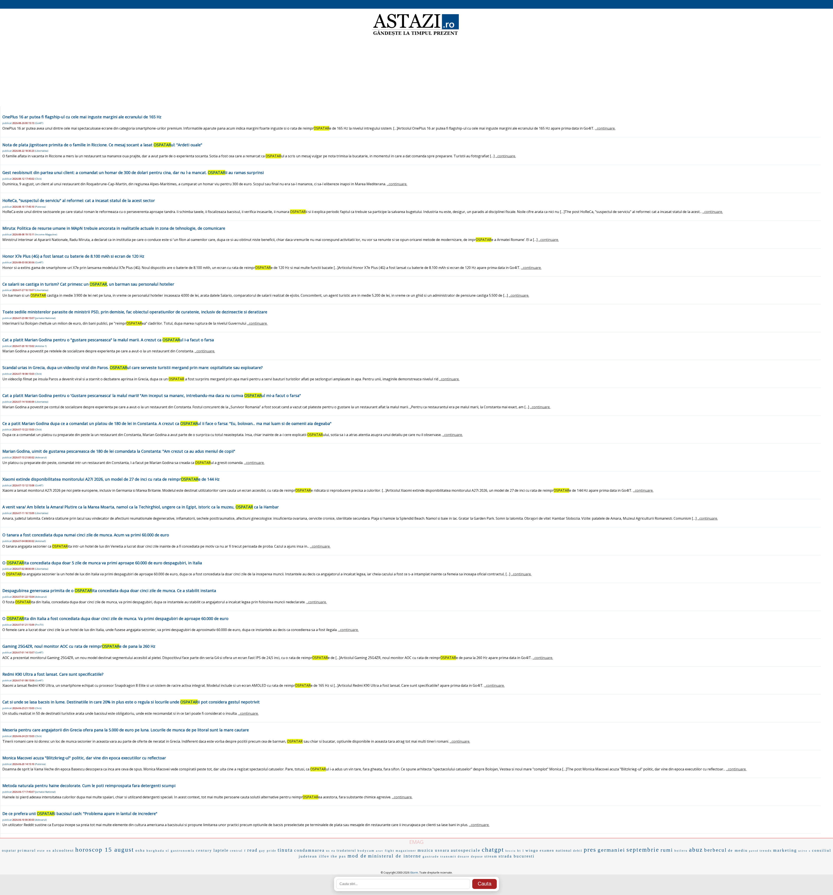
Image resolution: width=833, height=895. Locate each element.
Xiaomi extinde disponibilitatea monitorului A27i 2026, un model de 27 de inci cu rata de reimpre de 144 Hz (111, 479)
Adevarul (41, 457)
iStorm (414, 872)
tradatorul (346, 850)
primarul (27, 850)
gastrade (431, 856)
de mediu (738, 850)
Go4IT (39, 123)
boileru (681, 850)
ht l (520, 850)
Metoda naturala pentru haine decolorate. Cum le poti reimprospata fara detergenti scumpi (88, 785)
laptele (221, 850)
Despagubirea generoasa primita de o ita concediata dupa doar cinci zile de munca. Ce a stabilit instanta (109, 590)
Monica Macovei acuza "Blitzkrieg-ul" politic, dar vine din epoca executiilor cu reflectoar (84, 757)
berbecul (715, 850)
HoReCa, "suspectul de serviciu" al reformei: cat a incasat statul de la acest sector (78, 200)
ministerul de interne (394, 856)
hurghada (155, 850)
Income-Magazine (46, 234)
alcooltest (63, 850)
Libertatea (42, 150)
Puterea (40, 206)
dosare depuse (470, 856)
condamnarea (309, 850)
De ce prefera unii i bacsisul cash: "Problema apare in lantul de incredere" (79, 813)
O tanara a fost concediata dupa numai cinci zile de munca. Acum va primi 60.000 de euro (85, 534)
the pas (338, 856)
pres (590, 849)
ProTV (39, 624)
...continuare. (605, 128)
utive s (804, 850)
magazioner (406, 850)
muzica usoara (433, 850)
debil (577, 850)
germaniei (611, 850)
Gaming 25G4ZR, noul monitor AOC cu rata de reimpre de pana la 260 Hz (78, 646)
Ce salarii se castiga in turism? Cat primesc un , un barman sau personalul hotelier (88, 284)
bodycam (366, 850)
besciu (510, 850)
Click (38, 178)
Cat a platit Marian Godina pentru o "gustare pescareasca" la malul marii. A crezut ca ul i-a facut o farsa (108, 339)
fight (389, 850)
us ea (330, 850)
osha (140, 850)
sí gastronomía (180, 850)
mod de (357, 856)
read (252, 850)
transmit (448, 856)
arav (380, 850)
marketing (785, 850)
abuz (696, 849)
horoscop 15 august (104, 849)
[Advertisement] (416, 71)
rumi (667, 850)
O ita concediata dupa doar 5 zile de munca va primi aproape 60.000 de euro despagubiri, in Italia (102, 562)
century (204, 850)
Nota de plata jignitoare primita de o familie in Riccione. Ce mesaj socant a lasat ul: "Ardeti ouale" (102, 144)
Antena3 (40, 541)
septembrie (642, 849)
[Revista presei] (415, 35)
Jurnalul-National (45, 318)
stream (490, 856)
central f (238, 850)
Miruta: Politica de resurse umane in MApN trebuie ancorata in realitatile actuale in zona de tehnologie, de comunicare (113, 228)
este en (44, 850)
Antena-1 (41, 346)
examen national (556, 850)
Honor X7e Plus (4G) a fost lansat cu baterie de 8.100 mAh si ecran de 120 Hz (73, 256)
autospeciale (465, 850)
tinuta (285, 850)
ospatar (9, 850)
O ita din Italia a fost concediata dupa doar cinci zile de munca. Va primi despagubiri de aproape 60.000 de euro (115, 618)
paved (753, 850)
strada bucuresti (516, 856)
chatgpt (493, 849)
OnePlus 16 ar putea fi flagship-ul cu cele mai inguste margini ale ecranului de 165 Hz (81, 116)
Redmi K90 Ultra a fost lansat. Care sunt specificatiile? (52, 674)
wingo (531, 850)
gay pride (267, 850)
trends (766, 850)
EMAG (416, 841)
